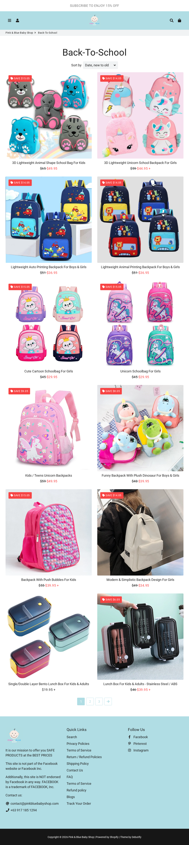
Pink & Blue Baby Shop (19, 32)
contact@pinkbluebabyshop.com (34, 803)
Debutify (136, 837)
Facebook (140, 737)
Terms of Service (79, 750)
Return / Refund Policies (84, 757)
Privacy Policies (78, 744)
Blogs (71, 797)
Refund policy (76, 790)
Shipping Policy (78, 764)
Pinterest (140, 744)
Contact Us (75, 770)
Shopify (114, 837)
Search (72, 737)
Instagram (141, 750)
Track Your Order (79, 803)
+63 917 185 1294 (23, 810)
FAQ (70, 777)
